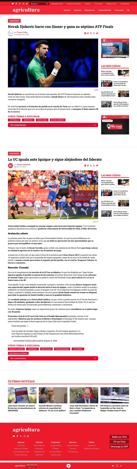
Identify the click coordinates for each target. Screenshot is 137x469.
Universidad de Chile (21, 452)
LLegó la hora (56, 445)
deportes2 (28, 120)
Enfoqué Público (55, 452)
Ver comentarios (18, 125)
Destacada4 (42, 120)
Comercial (91, 445)
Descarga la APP (57, 4)
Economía (39, 448)
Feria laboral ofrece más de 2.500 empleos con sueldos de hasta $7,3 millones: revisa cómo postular (121, 104)
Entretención (90, 10)
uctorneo (78, 349)
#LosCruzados (62, 331)
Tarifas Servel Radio (91, 448)
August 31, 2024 (50, 340)
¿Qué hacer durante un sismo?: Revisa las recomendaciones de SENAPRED (22, 408)
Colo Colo (21, 445)
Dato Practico (39, 445)
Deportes (77, 10)
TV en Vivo (98, 3)
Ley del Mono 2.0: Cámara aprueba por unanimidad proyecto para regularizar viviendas (108, 94)
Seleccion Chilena (21, 448)
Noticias (67, 10)
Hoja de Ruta (56, 455)
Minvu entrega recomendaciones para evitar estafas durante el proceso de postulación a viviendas (108, 73)
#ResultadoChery (76, 333)
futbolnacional (62, 349)
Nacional (39, 455)
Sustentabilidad (105, 10)
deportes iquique (16, 349)
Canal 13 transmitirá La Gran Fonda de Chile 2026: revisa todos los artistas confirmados (120, 83)
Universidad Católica (18, 353)
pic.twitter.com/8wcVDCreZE (24, 336)
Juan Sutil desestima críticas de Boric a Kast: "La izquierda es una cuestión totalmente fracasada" (84, 409)
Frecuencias (125, 3)
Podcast (87, 3)
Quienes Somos (73, 445)
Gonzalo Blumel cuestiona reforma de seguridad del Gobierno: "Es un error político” (52, 408)
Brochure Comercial (74, 3)
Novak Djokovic (57, 120)
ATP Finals (14, 120)
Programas (119, 10)
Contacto (72, 448)
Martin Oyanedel (23, 164)
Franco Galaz (22, 32)
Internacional (39, 452)
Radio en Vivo (111, 3)
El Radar (55, 448)
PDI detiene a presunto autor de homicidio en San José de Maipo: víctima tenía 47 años (114, 408)
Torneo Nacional (20, 455)
